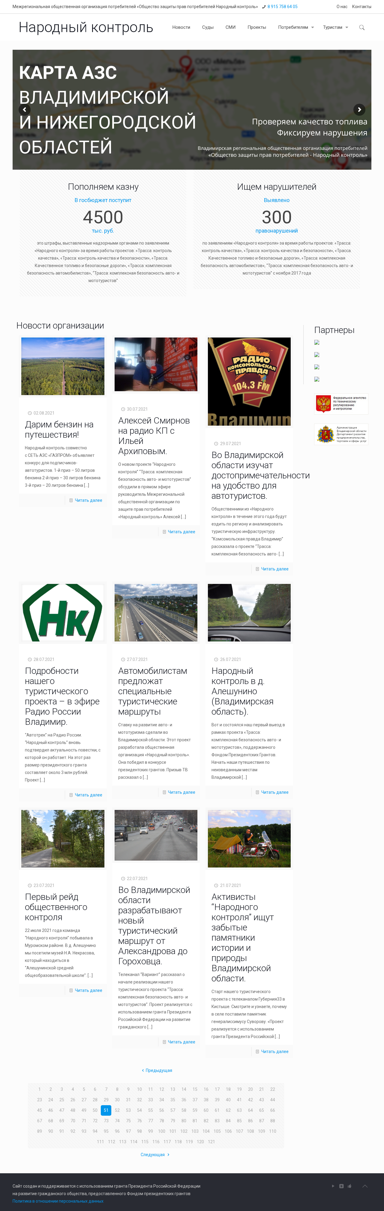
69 (61, 1120)
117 (167, 1141)
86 (250, 1120)
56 (161, 1110)
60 (206, 1110)
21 (261, 1089)
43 (261, 1099)
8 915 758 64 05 (283, 6)
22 (272, 1089)
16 (206, 1089)
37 (195, 1099)
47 (61, 1110)
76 (139, 1120)
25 (61, 1099)
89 (39, 1131)
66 (272, 1110)
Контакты (361, 6)
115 (144, 1141)
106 (228, 1131)
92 (72, 1131)
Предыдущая (159, 1070)
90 (50, 1131)
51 (106, 1110)
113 (122, 1141)
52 (117, 1110)
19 (239, 1089)
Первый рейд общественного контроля (56, 906)
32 (139, 1099)
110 (272, 1131)
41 (239, 1099)
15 (195, 1089)
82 (206, 1120)
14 (184, 1089)
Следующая (153, 1154)
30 (117, 1099)
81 (195, 1120)
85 (239, 1120)
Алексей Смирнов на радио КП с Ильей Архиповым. (154, 435)
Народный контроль (86, 27)
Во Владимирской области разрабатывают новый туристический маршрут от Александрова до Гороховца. (154, 925)
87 (261, 1120)
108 (250, 1131)
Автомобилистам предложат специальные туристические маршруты (152, 691)
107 (239, 1131)
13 (172, 1089)
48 (72, 1110)
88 (272, 1120)
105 (217, 1131)
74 (117, 1120)
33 (150, 1099)
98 (139, 1131)
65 (261, 1110)
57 (172, 1110)
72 (95, 1120)
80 (184, 1120)
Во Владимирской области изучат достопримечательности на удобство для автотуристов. (261, 475)
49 (84, 1110)
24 (50, 1099)
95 (106, 1131)
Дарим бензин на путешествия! (59, 429)
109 (261, 1131)
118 (178, 1141)
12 (161, 1089)
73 (106, 1120)
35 (172, 1099)
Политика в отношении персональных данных (58, 1201)
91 (61, 1131)
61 (217, 1110)
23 (39, 1099)
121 (211, 1141)
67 (39, 1120)
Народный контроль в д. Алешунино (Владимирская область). (243, 691)
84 (228, 1120)
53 (128, 1110)
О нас (342, 6)
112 (111, 1141)
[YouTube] (333, 1186)
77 (150, 1120)
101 (172, 1131)
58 (184, 1110)
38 (206, 1099)
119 (189, 1141)
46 (50, 1110)
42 (250, 1099)
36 (184, 1099)
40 (228, 1099)
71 (84, 1120)
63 (239, 1110)
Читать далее (88, 500)
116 (156, 1141)
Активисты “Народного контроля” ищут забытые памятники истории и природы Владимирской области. (243, 937)
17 (217, 1089)
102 (184, 1131)
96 (117, 1131)
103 (195, 1131)
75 (128, 1120)
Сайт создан (25, 1186)
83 (217, 1120)
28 (95, 1099)
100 (161, 1131)
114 (133, 1141)
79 (172, 1120)
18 (228, 1089)
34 (161, 1099)
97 (128, 1131)
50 (95, 1110)
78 (161, 1120)
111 (100, 1141)
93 (84, 1131)
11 (150, 1089)
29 (106, 1099)
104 (206, 1131)
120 (200, 1141)
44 (272, 1099)
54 (139, 1110)
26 (72, 1099)
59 (195, 1110)
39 (217, 1099)
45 (39, 1110)
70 (72, 1120)
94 (95, 1131)
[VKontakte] (341, 1186)
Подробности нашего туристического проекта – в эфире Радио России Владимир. (62, 696)
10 (139, 1089)
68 (50, 1120)
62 (228, 1110)
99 (150, 1131)
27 (84, 1099)
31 (128, 1099)
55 (150, 1110)
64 (250, 1110)
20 (250, 1089)
